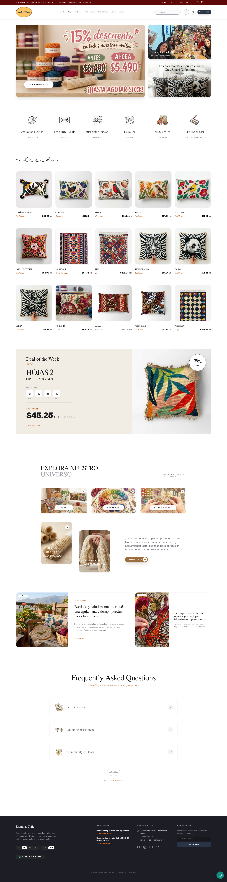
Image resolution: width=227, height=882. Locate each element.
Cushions (77, 11)
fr (169, 2)
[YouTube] (151, 847)
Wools (62, 11)
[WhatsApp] (138, 847)
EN (24, 847)
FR (30, 847)
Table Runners (89, 11)
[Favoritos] (193, 12)
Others (113, 11)
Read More (79, 638)
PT (36, 847)
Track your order (32, 857)
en (165, 2)
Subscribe (194, 844)
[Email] (157, 847)
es (162, 2)
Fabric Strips (103, 11)
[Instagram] (144, 847)
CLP (181, 2)
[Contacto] (220, 875)
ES (19, 847)
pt (172, 2)
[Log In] (186, 12)
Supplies (122, 11)
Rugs (69, 11)
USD (186, 2)
